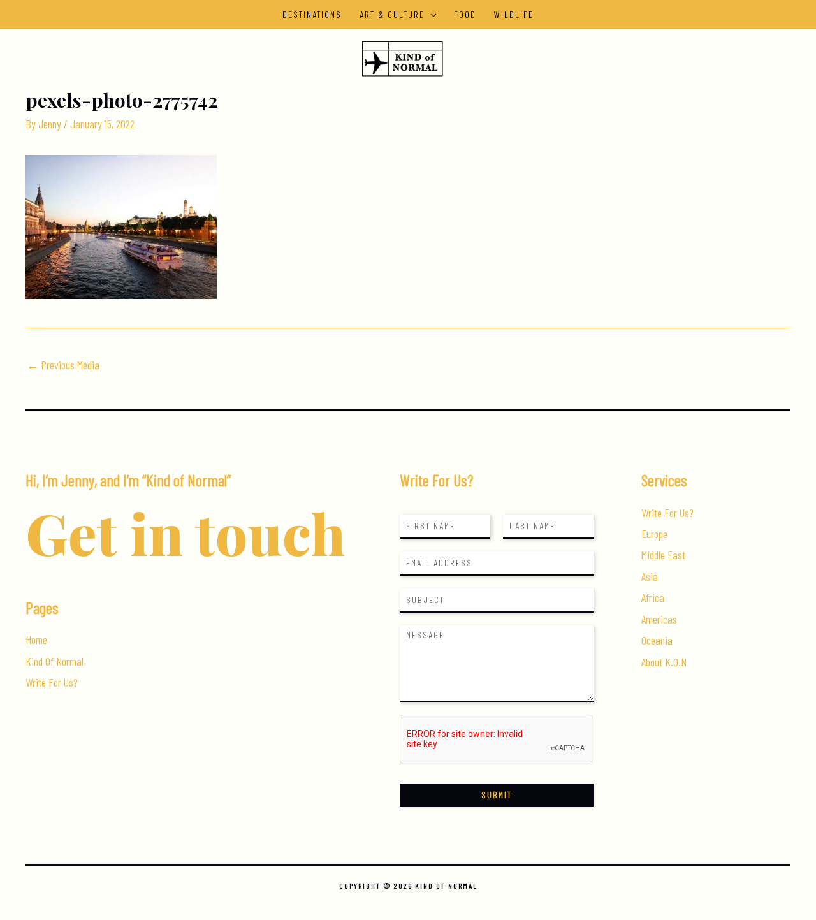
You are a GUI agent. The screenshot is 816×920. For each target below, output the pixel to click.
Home (36, 639)
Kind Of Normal (55, 661)
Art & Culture (392, 14)
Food (465, 14)
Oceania (657, 640)
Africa (652, 597)
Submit (496, 794)
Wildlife (514, 14)
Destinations (312, 14)
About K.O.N (664, 662)
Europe (654, 534)
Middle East (663, 555)
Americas (659, 619)
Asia (649, 576)
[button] (430, 14)
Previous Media (63, 365)
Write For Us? (52, 682)
